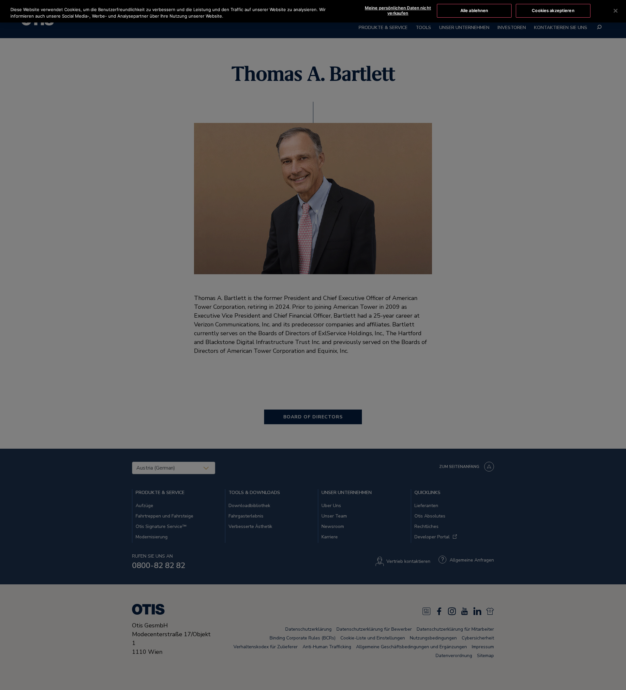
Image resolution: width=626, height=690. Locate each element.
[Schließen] (615, 11)
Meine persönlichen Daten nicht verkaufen (398, 10)
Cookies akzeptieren (553, 10)
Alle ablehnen (474, 10)
